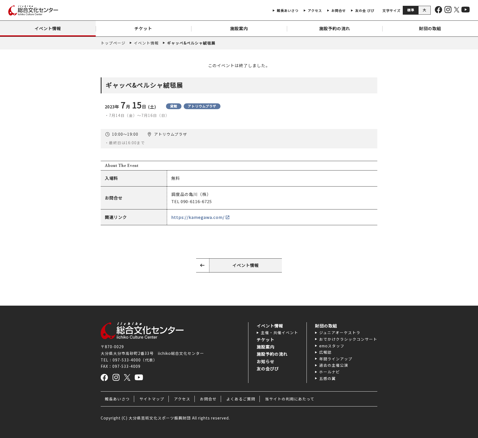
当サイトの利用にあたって (290, 399)
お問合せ (208, 399)
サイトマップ (151, 399)
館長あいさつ (117, 399)
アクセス (182, 399)
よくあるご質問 (240, 399)
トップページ (113, 43)
